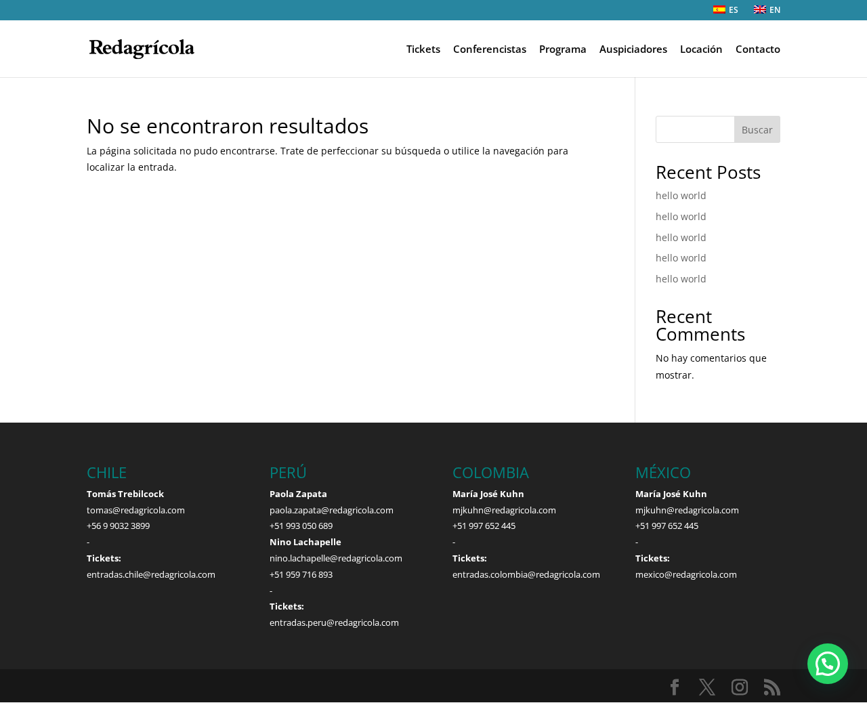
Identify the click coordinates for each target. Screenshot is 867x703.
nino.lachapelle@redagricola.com (336, 558)
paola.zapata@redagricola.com (332, 510)
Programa (563, 50)
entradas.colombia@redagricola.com (526, 574)
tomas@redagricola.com (136, 510)
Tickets (423, 50)
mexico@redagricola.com (686, 574)
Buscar (757, 129)
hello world (681, 195)
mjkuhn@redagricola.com (504, 510)
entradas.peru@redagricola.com (334, 622)
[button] (827, 663)
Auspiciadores (633, 50)
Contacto (758, 50)
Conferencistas (489, 50)
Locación (701, 50)
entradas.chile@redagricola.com (151, 574)
